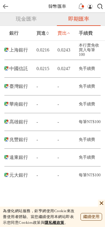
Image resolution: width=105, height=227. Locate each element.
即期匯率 (78, 19)
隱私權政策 (54, 222)
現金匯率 (26, 19)
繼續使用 (91, 216)
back (5, 6)
